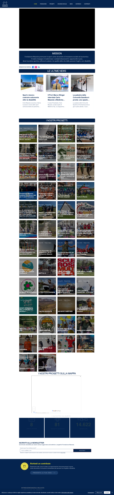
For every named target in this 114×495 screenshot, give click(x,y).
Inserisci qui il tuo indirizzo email (28, 448)
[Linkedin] (39, 67)
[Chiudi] (112, 492)
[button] (43, 4)
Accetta (107, 492)
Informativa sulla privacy (67, 492)
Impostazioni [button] (91, 492)
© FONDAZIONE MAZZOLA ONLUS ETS (32, 488)
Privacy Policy (62, 452)
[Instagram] (36, 67)
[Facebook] (33, 67)
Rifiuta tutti (99, 492)
